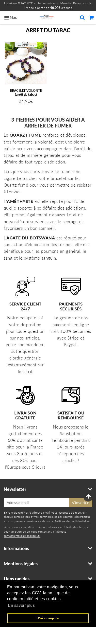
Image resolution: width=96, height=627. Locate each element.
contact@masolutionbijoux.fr (22, 535)
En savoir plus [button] (21, 605)
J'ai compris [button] (48, 618)
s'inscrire (80, 502)
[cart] (91, 17)
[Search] (82, 17)
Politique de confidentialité (71, 521)
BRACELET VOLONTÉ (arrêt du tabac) (26, 92)
